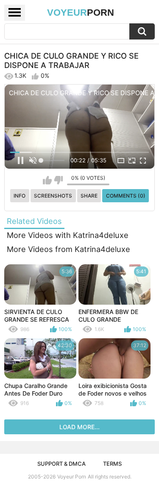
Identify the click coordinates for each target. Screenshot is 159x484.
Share (89, 195)
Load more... (79, 426)
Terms (112, 463)
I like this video (47, 180)
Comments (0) (125, 195)
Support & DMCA (61, 463)
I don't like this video (58, 180)
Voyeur (80, 12)
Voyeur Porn (71, 476)
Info (19, 195)
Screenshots (53, 195)
